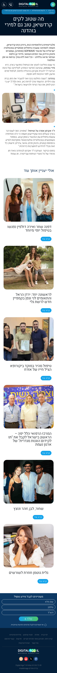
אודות (37, 635)
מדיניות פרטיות (15, 635)
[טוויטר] (31, 659)
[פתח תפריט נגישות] (4, 4)
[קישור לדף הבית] (28, 5)
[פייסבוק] (36, 659)
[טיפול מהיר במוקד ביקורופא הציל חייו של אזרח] (28, 339)
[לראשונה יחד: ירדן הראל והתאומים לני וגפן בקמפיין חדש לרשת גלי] (28, 267)
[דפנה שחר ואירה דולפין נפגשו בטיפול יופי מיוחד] (28, 200)
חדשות (19, 639)
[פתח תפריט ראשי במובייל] (52, 4)
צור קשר (35, 643)
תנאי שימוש (28, 635)
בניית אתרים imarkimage (28, 668)
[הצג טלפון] (10, 4)
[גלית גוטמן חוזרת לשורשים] (28, 546)
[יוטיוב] (26, 659)
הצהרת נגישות (24, 643)
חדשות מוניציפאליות (38, 11)
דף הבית (51, 11)
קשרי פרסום (9, 639)
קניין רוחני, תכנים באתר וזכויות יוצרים (38, 639)
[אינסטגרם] (21, 659)
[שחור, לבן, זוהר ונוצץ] (28, 482)
